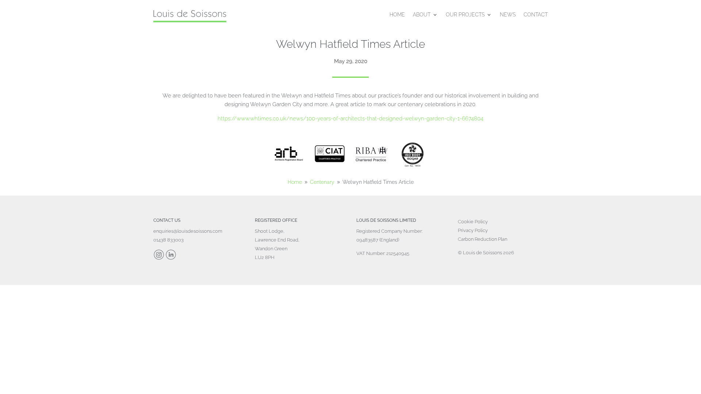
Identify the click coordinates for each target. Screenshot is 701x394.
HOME (397, 15)
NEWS (508, 15)
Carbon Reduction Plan (482, 239)
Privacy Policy (473, 230)
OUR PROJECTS (465, 15)
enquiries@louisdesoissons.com (187, 231)
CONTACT (536, 15)
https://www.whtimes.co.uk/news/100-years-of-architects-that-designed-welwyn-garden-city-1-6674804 (350, 118)
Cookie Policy (473, 221)
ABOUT (421, 15)
